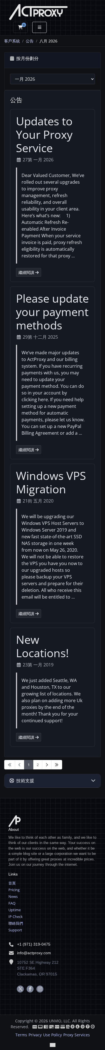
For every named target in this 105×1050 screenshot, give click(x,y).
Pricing (14, 889)
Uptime (14, 909)
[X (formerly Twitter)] (20, 989)
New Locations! (42, 646)
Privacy (35, 1034)
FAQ (11, 903)
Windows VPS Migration (51, 482)
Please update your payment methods (52, 312)
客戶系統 (12, 41)
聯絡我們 (15, 923)
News (13, 896)
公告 (30, 41)
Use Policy (52, 1034)
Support (15, 929)
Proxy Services (76, 1034)
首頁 (12, 883)
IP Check (15, 916)
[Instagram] (39, 989)
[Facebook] (30, 989)
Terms (21, 1034)
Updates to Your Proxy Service (44, 134)
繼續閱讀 (26, 272)
